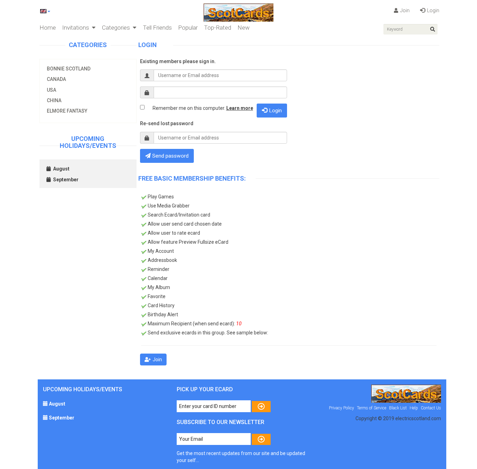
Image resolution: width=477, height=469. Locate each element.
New (243, 27)
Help (414, 408)
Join (404, 10)
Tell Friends (157, 27)
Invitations (77, 27)
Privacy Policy (341, 408)
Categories (117, 27)
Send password (170, 156)
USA (51, 90)
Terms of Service (371, 408)
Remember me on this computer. (203, 108)
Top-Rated (217, 27)
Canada (56, 79)
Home (47, 27)
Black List (398, 408)
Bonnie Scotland (68, 68)
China (54, 100)
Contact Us (431, 408)
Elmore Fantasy (67, 111)
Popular (188, 27)
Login (432, 10)
